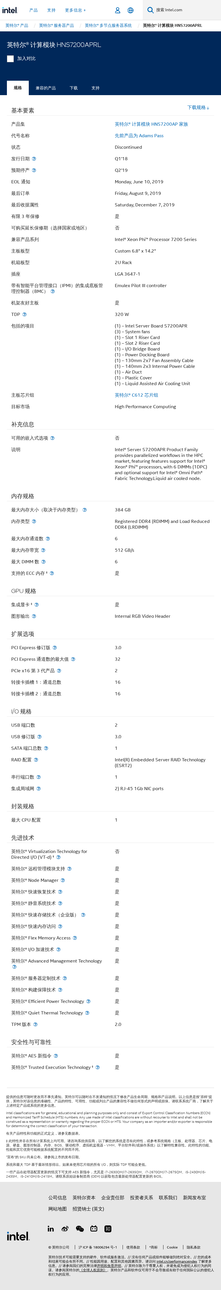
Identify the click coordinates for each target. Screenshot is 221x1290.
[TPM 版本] (35, 1024)
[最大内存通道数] (48, 538)
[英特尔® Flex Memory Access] (75, 937)
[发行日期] (34, 158)
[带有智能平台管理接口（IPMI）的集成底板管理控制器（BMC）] (52, 291)
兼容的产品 (46, 88)
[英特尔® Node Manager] (63, 880)
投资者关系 (141, 1198)
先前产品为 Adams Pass (139, 136)
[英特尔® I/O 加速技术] (58, 949)
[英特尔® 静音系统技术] (60, 903)
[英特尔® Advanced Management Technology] (14, 966)
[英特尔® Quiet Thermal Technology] (87, 1012)
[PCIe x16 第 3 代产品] (59, 670)
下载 (74, 88)
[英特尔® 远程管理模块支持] (69, 868)
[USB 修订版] (39, 736)
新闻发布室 (194, 1198)
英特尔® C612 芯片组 (136, 395)
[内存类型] (34, 521)
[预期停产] (34, 170)
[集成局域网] (38, 788)
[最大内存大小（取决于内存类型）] (84, 509)
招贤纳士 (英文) (88, 1209)
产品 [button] (33, 10)
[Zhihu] (108, 1230)
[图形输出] (34, 616)
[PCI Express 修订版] (55, 647)
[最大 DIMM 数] (43, 561)
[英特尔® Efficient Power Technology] (88, 1001)
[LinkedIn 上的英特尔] (51, 1230)
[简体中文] (130, 10)
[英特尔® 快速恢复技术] (60, 891)
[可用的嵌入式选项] (52, 438)
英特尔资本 (84, 1198)
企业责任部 (112, 1198)
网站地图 (57, 1209)
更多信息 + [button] (75, 10)
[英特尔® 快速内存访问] (60, 926)
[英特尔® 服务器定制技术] (65, 978)
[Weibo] (65, 1230)
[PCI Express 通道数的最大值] (73, 659)
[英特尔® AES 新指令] (56, 1055)
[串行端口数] (38, 777)
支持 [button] (51, 10)
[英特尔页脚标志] (18, 1236)
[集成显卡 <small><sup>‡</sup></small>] (36, 604)
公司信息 (57, 1198)
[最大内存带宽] (43, 550)
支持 (96, 88)
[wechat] (79, 1230)
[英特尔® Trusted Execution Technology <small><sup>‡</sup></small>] (97, 1067)
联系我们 (168, 1198)
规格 (18, 88)
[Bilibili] (94, 1230)
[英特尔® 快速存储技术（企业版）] (83, 914)
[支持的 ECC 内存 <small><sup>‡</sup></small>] (52, 573)
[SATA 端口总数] (46, 748)
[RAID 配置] (36, 759)
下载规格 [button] (196, 107)
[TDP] (24, 314)
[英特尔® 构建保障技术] (60, 989)
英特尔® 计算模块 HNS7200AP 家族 (151, 124)
